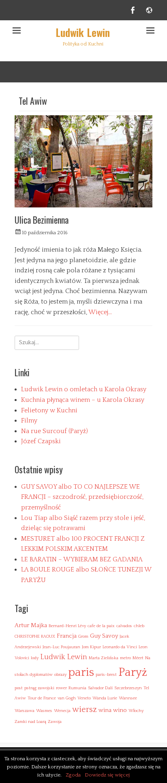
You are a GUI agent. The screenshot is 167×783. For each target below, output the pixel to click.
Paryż (132, 672)
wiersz (84, 709)
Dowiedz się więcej (107, 775)
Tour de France (42, 698)
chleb (139, 625)
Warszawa (24, 710)
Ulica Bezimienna (42, 219)
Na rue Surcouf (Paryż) (54, 431)
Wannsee (128, 698)
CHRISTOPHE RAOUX (35, 636)
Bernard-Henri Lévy (67, 625)
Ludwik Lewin (83, 32)
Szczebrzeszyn (128, 688)
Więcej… (100, 312)
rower (61, 688)
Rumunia (77, 688)
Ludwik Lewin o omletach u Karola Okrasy (83, 389)
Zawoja (55, 721)
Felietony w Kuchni (49, 410)
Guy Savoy (104, 635)
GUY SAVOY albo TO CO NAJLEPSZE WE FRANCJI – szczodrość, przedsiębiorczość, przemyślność (82, 497)
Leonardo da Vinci (120, 647)
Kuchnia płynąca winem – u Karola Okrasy (82, 399)
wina (104, 710)
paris (81, 672)
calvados (124, 625)
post (19, 688)
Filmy (29, 420)
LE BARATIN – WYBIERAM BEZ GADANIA (82, 559)
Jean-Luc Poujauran (61, 647)
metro (125, 658)
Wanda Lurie (104, 698)
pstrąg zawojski (39, 688)
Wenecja (62, 710)
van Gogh (67, 698)
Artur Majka (31, 625)
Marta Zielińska (103, 658)
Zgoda (73, 775)
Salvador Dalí (100, 688)
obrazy (60, 674)
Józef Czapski (41, 441)
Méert (138, 658)
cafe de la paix (101, 625)
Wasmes (44, 710)
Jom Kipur (91, 647)
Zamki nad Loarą (30, 721)
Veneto (84, 698)
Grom (83, 636)
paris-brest (106, 674)
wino (120, 710)
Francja (67, 635)
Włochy (135, 710)
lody (35, 658)
